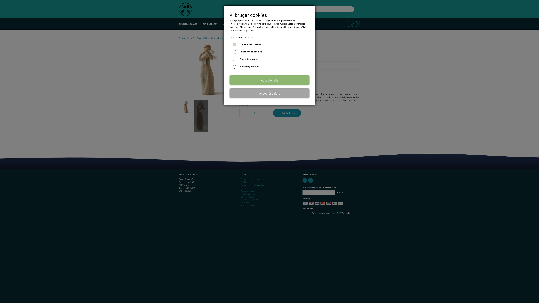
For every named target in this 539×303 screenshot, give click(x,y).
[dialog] (269, 151)
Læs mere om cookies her (241, 37)
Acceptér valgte (269, 93)
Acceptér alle (269, 80)
